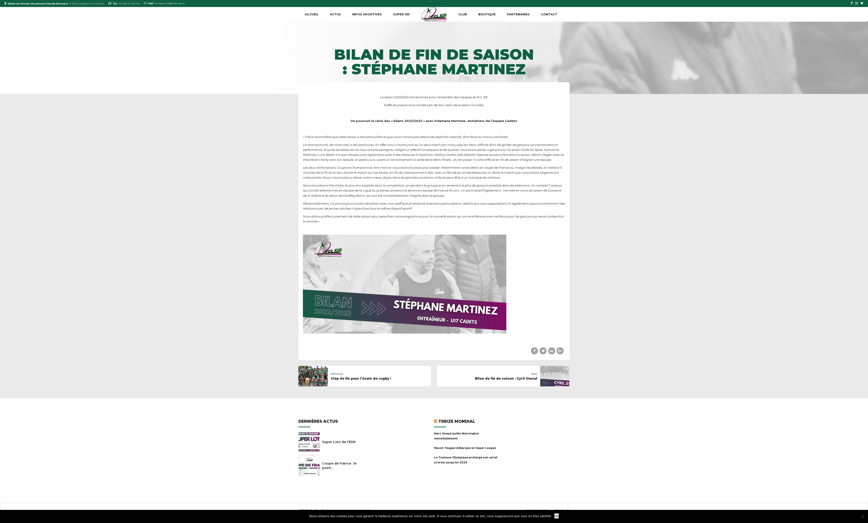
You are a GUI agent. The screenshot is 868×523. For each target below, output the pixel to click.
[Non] (862, 516)
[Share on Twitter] (543, 350)
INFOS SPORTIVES (367, 14)
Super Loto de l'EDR (339, 442)
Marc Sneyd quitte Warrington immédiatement (456, 436)
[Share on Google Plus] (560, 350)
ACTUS (335, 14)
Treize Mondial (456, 421)
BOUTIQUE (487, 14)
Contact (549, 14)
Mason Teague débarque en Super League (465, 448)
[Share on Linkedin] (551, 350)
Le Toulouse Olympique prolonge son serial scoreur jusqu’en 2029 (466, 460)
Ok (557, 516)
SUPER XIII (401, 14)
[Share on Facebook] (534, 350)
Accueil (311, 14)
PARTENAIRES (518, 14)
